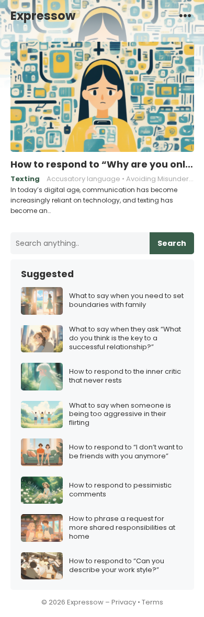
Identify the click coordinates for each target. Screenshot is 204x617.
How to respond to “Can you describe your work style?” (116, 566)
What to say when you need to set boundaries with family (126, 301)
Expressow (42, 15)
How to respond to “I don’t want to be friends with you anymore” (126, 452)
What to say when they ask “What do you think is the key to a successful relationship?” (125, 338)
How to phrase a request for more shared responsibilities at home (122, 528)
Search (171, 243)
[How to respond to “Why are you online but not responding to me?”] (102, 97)
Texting (25, 179)
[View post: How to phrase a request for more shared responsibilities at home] (42, 528)
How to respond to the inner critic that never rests (125, 376)
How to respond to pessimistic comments (120, 490)
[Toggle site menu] (185, 15)
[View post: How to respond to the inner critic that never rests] (42, 376)
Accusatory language (83, 179)
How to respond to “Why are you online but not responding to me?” (102, 164)
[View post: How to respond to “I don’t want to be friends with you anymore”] (42, 452)
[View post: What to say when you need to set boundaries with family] (42, 301)
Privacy (123, 602)
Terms (152, 602)
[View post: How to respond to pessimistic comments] (42, 490)
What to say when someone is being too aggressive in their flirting (120, 414)
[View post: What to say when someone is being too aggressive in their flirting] (42, 415)
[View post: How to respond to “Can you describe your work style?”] (42, 566)
